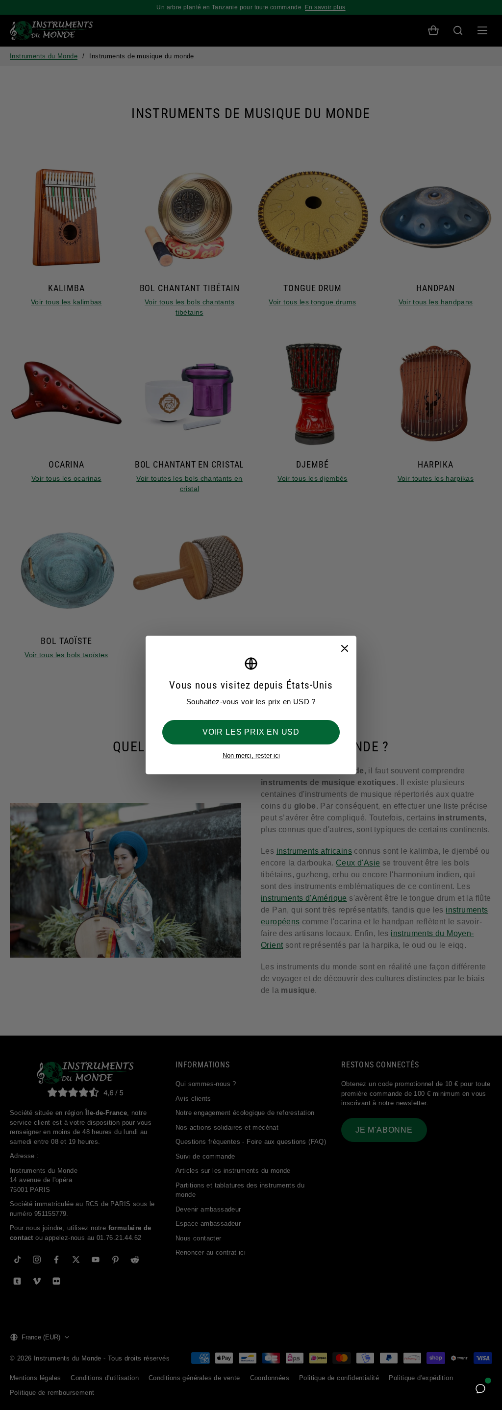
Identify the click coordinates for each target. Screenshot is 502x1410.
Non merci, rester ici (251, 755)
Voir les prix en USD (251, 732)
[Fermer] (344, 648)
